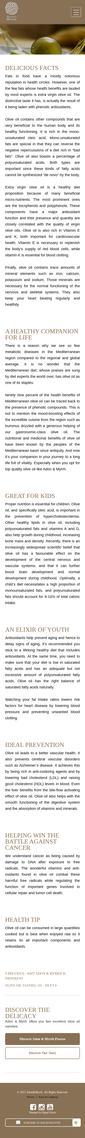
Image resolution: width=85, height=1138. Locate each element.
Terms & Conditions (48, 1097)
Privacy (30, 1097)
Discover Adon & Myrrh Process (42, 1039)
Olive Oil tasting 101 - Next (30, 985)
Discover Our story (42, 1053)
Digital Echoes (49, 1112)
